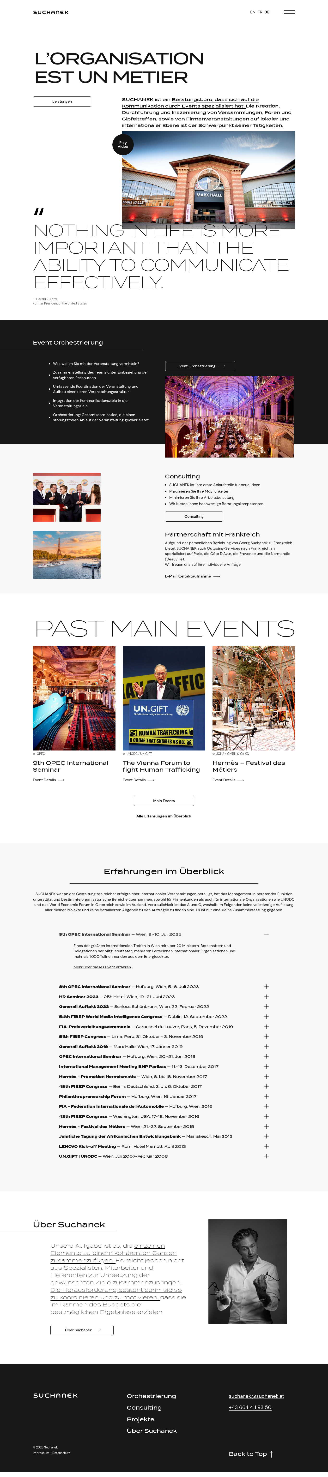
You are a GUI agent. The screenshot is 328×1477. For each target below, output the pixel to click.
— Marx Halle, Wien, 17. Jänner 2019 (121, 1047)
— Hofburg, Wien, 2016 (136, 1106)
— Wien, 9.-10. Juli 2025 (120, 934)
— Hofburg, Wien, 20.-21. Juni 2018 (127, 1056)
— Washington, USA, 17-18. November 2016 (129, 1116)
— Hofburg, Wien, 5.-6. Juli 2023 (129, 987)
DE (267, 12)
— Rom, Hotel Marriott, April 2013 (122, 1146)
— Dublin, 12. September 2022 (143, 1017)
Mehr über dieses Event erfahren (102, 967)
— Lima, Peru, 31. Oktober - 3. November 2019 (131, 1037)
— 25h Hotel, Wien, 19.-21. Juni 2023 (117, 997)
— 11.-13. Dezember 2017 (139, 1067)
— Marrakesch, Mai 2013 (145, 1136)
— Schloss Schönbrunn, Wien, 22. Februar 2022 (134, 1007)
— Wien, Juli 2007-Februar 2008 (113, 1156)
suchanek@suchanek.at (256, 1396)
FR (260, 12)
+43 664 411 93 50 (250, 1407)
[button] (209, 180)
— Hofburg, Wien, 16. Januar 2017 (127, 1097)
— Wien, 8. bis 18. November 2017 (133, 1077)
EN (252, 12)
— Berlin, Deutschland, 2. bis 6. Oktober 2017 (130, 1086)
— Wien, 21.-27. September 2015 (126, 1127)
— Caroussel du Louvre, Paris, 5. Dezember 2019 (146, 1027)
